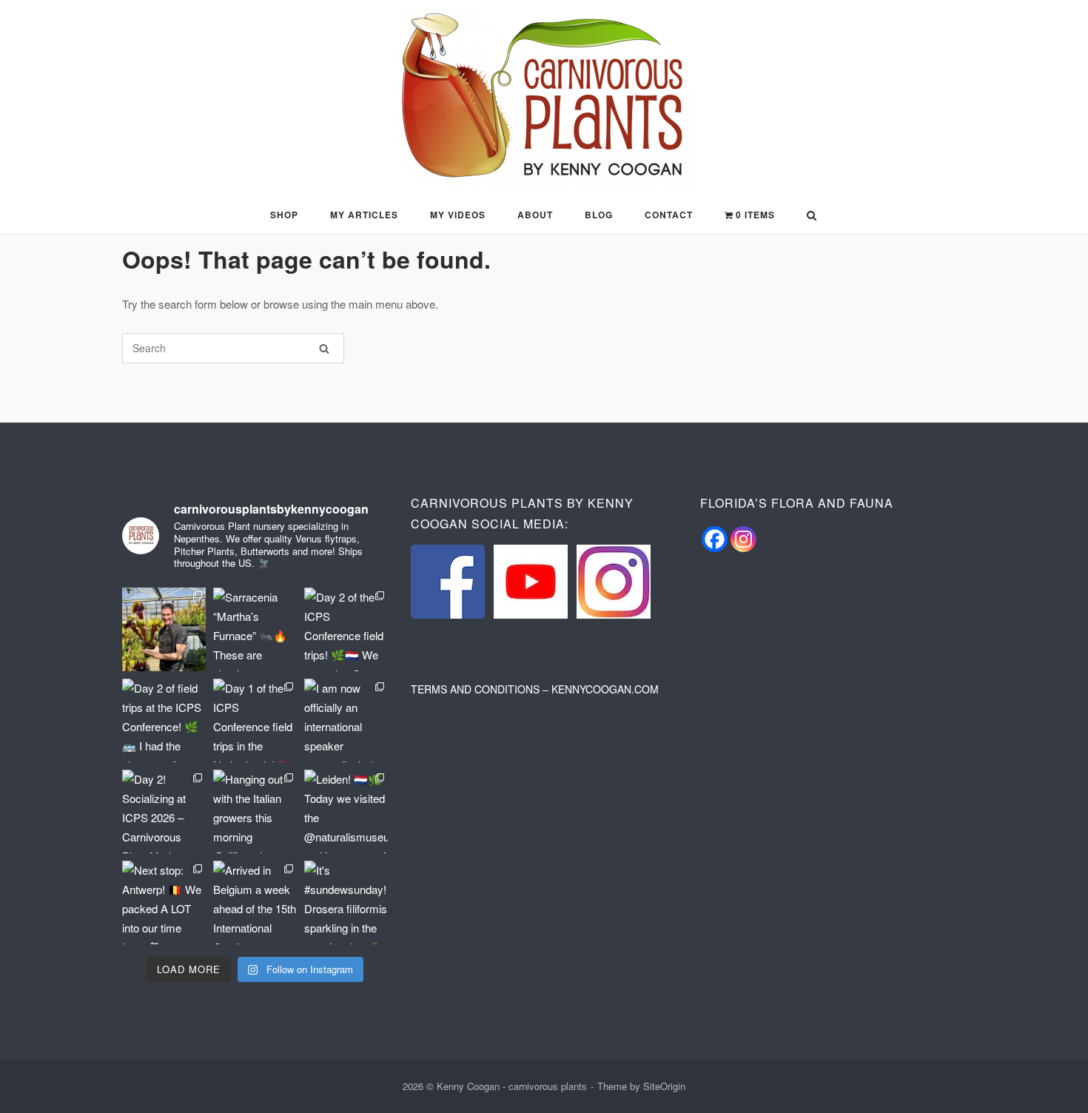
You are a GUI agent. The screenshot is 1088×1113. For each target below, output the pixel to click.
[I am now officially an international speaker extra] (346, 720)
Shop (284, 214)
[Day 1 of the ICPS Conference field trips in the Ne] (255, 720)
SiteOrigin (664, 1086)
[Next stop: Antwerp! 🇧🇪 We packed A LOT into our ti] (164, 902)
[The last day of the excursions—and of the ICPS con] (164, 629)
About (535, 214)
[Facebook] (715, 539)
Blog (599, 214)
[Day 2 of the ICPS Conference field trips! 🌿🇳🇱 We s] (346, 629)
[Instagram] (743, 539)
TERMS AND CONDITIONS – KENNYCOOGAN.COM (535, 689)
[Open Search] (811, 216)
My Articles (364, 214)
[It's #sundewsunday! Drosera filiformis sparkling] (346, 902)
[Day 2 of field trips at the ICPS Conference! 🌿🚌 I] (164, 720)
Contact (669, 214)
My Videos (458, 214)
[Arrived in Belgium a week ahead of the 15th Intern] (255, 902)
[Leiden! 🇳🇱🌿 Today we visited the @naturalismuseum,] (346, 811)
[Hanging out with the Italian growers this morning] (255, 811)
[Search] (324, 348)
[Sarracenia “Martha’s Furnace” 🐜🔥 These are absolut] (255, 629)
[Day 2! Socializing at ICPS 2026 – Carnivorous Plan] (164, 811)
